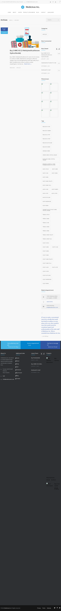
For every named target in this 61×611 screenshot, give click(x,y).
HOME (9, 12)
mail (29, 345)
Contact (18, 378)
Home (10, 20)
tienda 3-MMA (46, 226)
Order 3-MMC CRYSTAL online (50, 155)
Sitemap (49, 608)
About (17, 361)
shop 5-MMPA (55, 189)
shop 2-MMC (55, 169)
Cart (17, 367)
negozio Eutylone (47, 143)
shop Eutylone (46, 197)
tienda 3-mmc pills (47, 239)
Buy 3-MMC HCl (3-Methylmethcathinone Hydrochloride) (37, 364)
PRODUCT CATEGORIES (28, 12)
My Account (19, 372)
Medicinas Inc (7, 608)
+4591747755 (50, 301)
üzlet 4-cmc (46, 267)
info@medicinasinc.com (32, 2)
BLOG (37, 12)
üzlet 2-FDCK (46, 243)
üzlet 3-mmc (46, 255)
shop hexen (45, 205)
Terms (43, 608)
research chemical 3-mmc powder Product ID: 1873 (49, 164)
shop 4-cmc (45, 189)
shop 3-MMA (55, 173)
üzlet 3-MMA (46, 251)
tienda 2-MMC (46, 218)
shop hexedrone (47, 201)
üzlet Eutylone (47, 275)
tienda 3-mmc (46, 230)
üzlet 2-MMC (46, 247)
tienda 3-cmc (46, 222)
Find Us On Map (13, 347)
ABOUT (14, 12)
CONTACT (43, 12)
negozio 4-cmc (46, 126)
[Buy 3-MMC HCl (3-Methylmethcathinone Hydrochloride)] (25, 37)
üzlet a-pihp (46, 271)
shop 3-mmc (46, 177)
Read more (27, 64)
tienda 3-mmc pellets (48, 235)
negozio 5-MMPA (47, 130)
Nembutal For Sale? (36, 370)
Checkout (18, 369)
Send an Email (52, 347)
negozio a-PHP (46, 134)
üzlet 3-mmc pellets (48, 259)
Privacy (39, 608)
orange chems (46, 151)
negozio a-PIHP (46, 138)
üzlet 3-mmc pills (47, 263)
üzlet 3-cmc (55, 247)
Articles (18, 67)
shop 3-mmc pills (47, 185)
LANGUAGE (50, 12)
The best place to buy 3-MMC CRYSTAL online (50, 210)
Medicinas (12, 67)
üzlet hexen (46, 283)
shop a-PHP (45, 193)
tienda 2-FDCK (46, 214)
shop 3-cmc (45, 173)
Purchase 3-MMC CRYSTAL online (49, 159)
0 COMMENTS (4, 32)
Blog (17, 375)
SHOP (19, 12)
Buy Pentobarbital (35, 358)
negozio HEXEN (46, 147)
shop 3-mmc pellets (47, 181)
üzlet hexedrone (47, 279)
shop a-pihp (54, 193)
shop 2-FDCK (46, 169)
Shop (17, 364)
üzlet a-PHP (55, 267)
